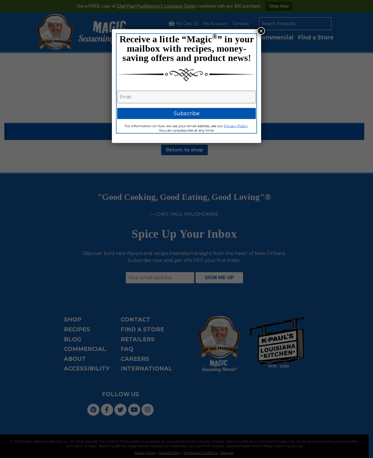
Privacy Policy (236, 126)
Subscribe (187, 113)
